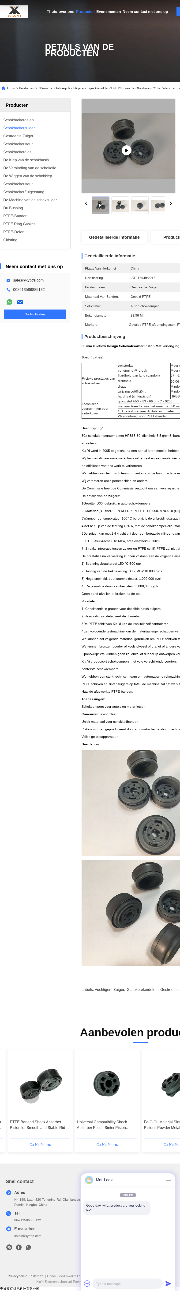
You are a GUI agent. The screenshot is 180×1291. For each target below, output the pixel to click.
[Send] (168, 1283)
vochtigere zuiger (109, 990)
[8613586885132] (28, 1249)
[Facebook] (18, 1249)
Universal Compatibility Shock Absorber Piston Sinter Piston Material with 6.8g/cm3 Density (102, 1125)
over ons (66, 12)
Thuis (52, 12)
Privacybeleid (17, 1276)
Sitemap (37, 1276)
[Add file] (87, 1283)
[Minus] (168, 1180)
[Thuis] (14, 12)
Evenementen (108, 12)
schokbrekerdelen (142, 990)
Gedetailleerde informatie (114, 237)
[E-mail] (20, 302)
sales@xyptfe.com (28, 280)
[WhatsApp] (9, 302)
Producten (85, 12)
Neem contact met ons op (145, 12)
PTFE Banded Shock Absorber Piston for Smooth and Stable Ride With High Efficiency (38, 1125)
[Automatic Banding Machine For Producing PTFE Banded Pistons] (128, 146)
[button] (30, 1095)
